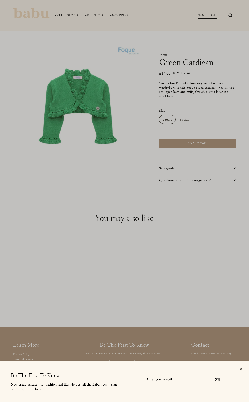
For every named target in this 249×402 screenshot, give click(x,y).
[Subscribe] (217, 379)
